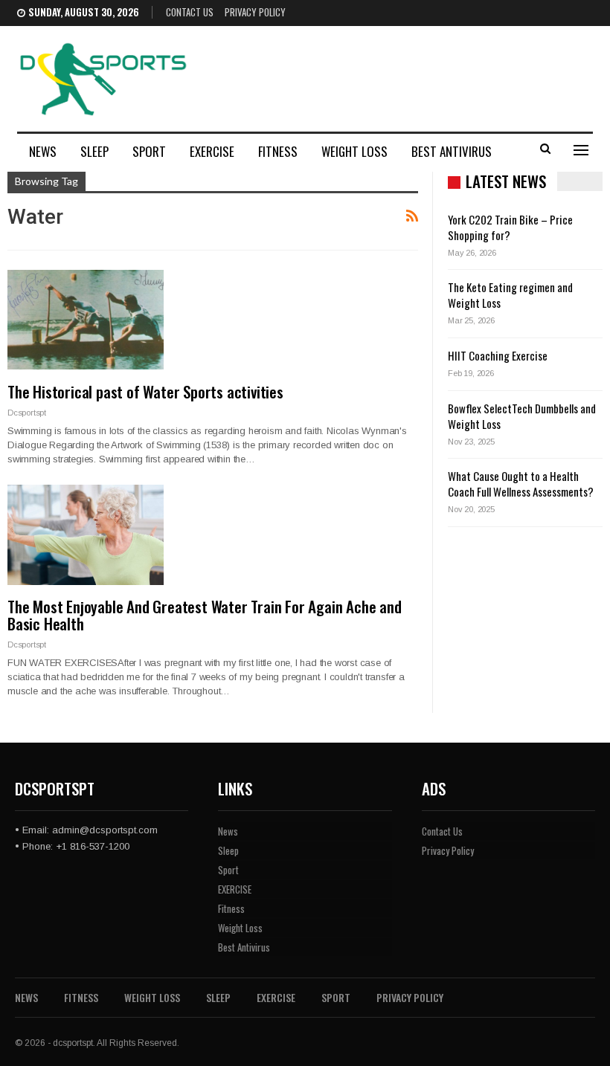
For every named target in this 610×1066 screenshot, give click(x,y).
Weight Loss (354, 151)
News (43, 151)
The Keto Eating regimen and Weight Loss (510, 295)
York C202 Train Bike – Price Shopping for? (510, 227)
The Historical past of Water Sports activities (145, 391)
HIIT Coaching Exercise (498, 355)
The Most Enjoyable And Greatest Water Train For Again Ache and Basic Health (204, 615)
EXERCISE (212, 151)
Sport (149, 151)
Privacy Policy (255, 11)
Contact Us (190, 11)
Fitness (278, 151)
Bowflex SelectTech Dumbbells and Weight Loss (522, 416)
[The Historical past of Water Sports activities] (85, 319)
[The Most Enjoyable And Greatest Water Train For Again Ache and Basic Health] (85, 534)
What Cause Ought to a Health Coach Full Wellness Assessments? (521, 484)
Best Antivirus (451, 151)
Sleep (94, 151)
